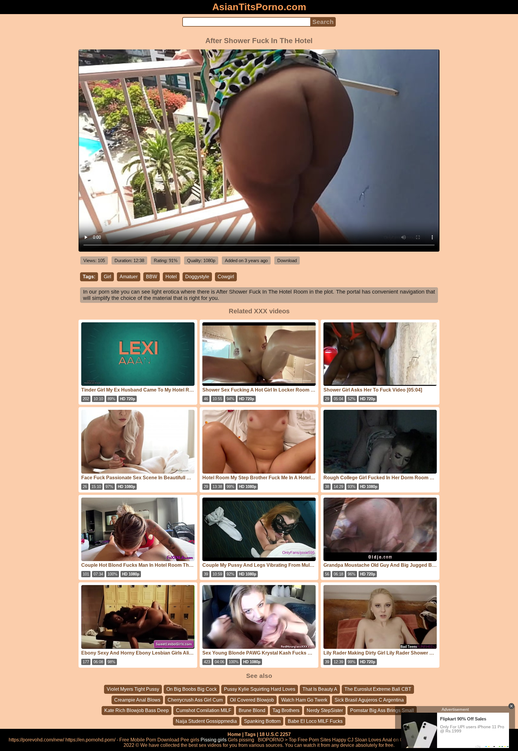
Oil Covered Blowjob (252, 699)
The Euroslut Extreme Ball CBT (377, 689)
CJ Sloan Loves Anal (369, 739)
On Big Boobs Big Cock (191, 689)
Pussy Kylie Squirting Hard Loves (259, 689)
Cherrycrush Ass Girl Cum (195, 699)
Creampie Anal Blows (137, 699)
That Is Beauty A (319, 689)
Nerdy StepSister (325, 710)
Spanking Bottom (262, 721)
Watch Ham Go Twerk (304, 699)
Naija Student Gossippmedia (206, 721)
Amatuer (129, 276)
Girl (107, 276)
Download (287, 260)
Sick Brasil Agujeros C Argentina (369, 699)
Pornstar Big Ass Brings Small (382, 710)
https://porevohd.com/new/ (36, 739)
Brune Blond (252, 710)
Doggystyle (197, 276)
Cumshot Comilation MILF (203, 710)
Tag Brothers (285, 710)
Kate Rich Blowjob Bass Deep (136, 710)
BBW (151, 276)
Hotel (171, 276)
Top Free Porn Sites (310, 739)
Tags (250, 734)
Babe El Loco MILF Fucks (315, 721)
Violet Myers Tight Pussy (133, 689)
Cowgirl (226, 276)
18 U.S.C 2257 (275, 734)
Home (234, 734)
